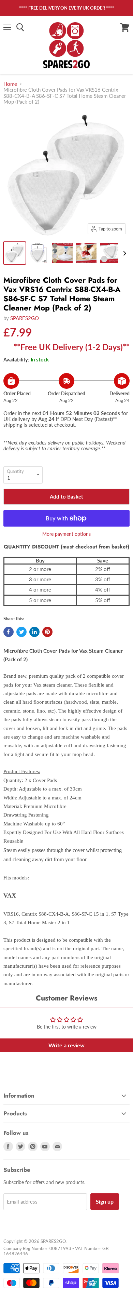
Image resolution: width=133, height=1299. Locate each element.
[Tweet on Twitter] (21, 632)
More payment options (66, 534)
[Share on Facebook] (8, 632)
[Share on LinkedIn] (34, 632)
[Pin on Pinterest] (47, 632)
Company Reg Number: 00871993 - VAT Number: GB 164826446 (55, 1251)
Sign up (105, 1201)
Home (10, 84)
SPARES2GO (24, 318)
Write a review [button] (66, 1045)
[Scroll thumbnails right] (123, 253)
